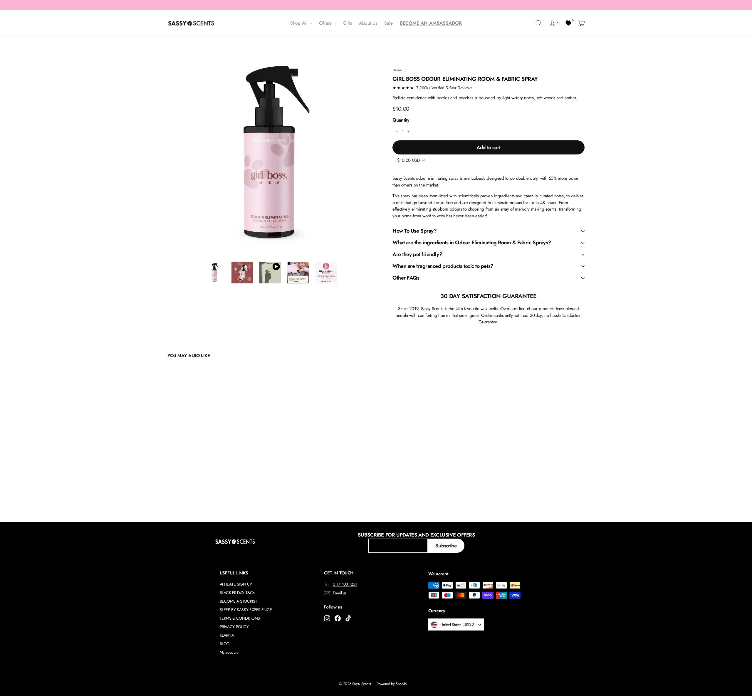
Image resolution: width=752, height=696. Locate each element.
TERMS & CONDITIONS (240, 618)
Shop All (299, 23)
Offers (326, 23)
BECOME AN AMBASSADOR (431, 23)
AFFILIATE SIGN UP (236, 584)
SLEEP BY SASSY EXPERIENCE (246, 610)
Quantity (400, 120)
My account (229, 652)
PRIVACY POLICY (234, 627)
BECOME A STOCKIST (238, 601)
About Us (368, 23)
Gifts (347, 23)
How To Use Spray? (414, 231)
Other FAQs (405, 278)
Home (397, 70)
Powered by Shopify (392, 684)
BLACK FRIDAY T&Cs (237, 593)
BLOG (225, 644)
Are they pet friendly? (417, 254)
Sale (388, 23)
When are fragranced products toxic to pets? (443, 266)
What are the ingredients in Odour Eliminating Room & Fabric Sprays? (471, 242)
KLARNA (227, 635)
